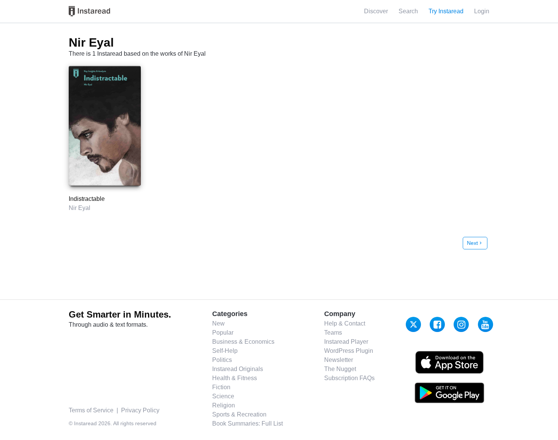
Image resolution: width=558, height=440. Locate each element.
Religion (223, 405)
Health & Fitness (234, 378)
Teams (333, 332)
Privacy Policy (140, 410)
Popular (222, 332)
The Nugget (340, 369)
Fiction (221, 387)
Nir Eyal (79, 208)
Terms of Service (91, 410)
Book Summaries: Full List (247, 423)
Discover (376, 11)
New (218, 323)
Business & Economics (243, 341)
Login (481, 11)
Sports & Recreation (239, 414)
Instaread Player (346, 341)
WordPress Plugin (348, 351)
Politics (222, 360)
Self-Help (225, 351)
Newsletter (338, 360)
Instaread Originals (237, 369)
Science (223, 396)
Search (408, 11)
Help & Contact (344, 323)
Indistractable (87, 199)
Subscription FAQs (349, 378)
